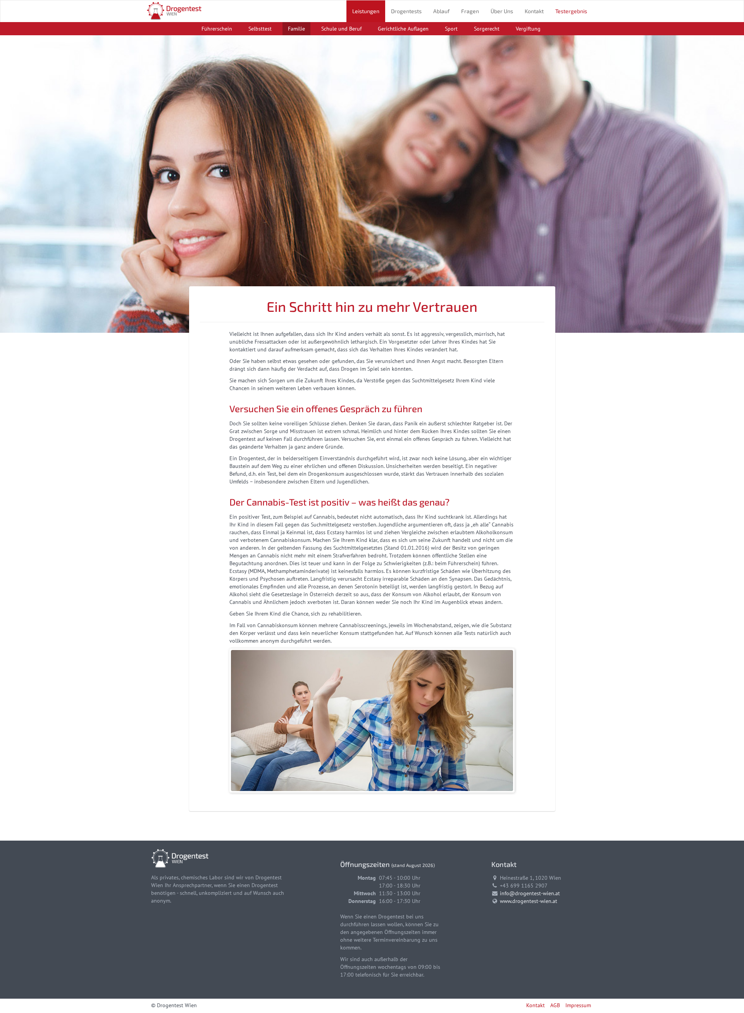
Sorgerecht (486, 28)
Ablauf (441, 11)
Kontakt (534, 11)
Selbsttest (260, 28)
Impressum (578, 1005)
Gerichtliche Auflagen (403, 28)
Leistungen (365, 11)
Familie (296, 28)
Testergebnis (571, 11)
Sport (451, 28)
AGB (555, 1005)
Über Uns (502, 11)
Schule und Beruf (341, 28)
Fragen (470, 11)
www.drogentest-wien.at (528, 901)
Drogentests (406, 11)
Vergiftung (528, 28)
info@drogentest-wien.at (530, 893)
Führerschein (217, 28)
